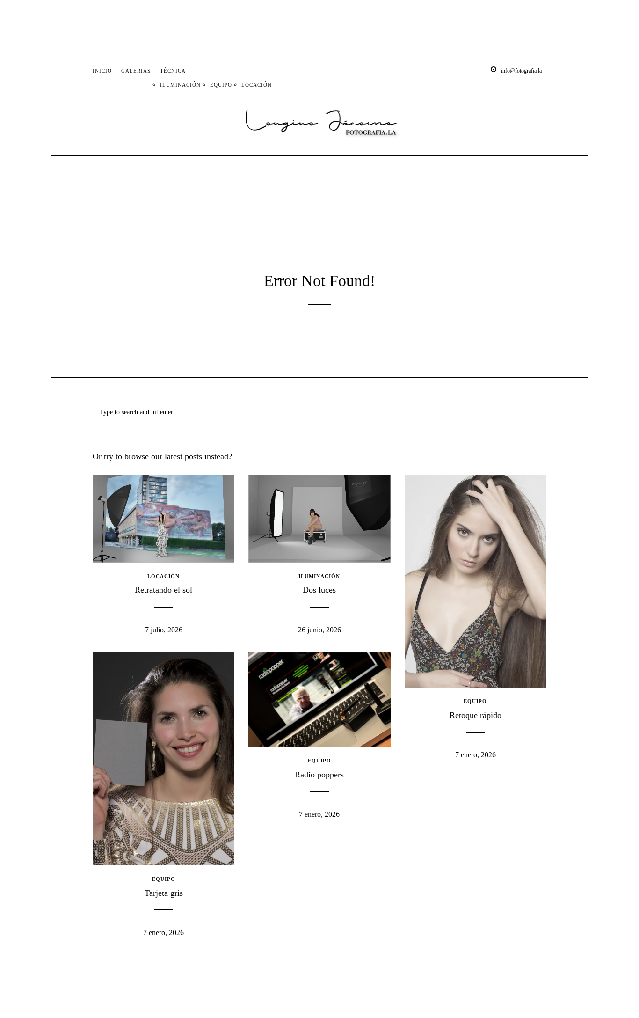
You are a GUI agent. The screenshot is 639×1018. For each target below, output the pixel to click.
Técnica (173, 70)
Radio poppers (319, 774)
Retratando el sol (163, 589)
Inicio (102, 70)
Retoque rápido (475, 715)
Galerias (136, 70)
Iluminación (180, 85)
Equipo (221, 85)
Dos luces (319, 589)
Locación (256, 85)
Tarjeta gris (164, 893)
